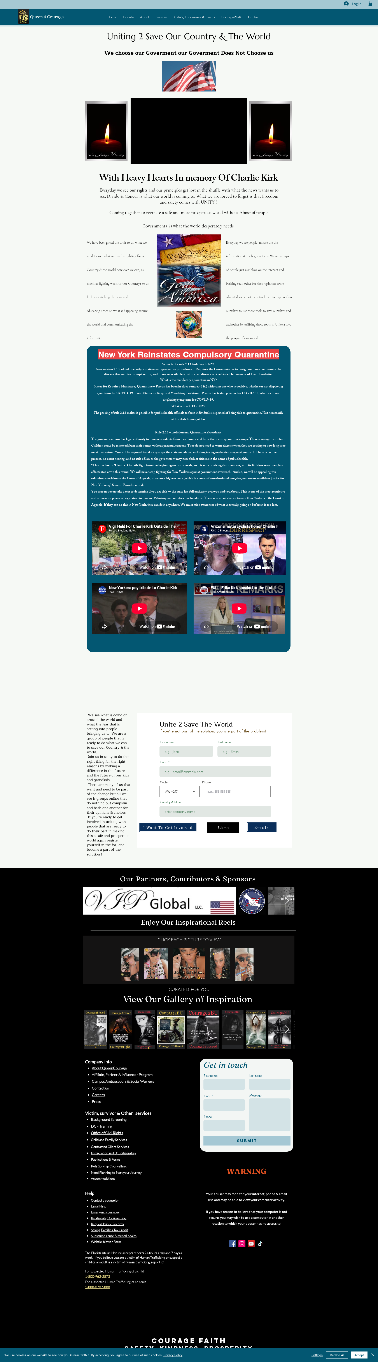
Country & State (170, 802)
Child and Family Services (109, 1140)
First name (166, 742)
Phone (206, 782)
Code (164, 782)
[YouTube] (251, 1243)
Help (89, 1193)
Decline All (337, 1355)
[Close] (372, 1354)
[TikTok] (260, 1243)
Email (163, 762)
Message (255, 1095)
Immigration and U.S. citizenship (113, 1153)
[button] (370, 3)
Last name (224, 742)
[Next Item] (286, 901)
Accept (359, 1355)
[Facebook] (232, 1243)
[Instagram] (241, 1243)
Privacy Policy (172, 1355)
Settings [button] (317, 1355)
